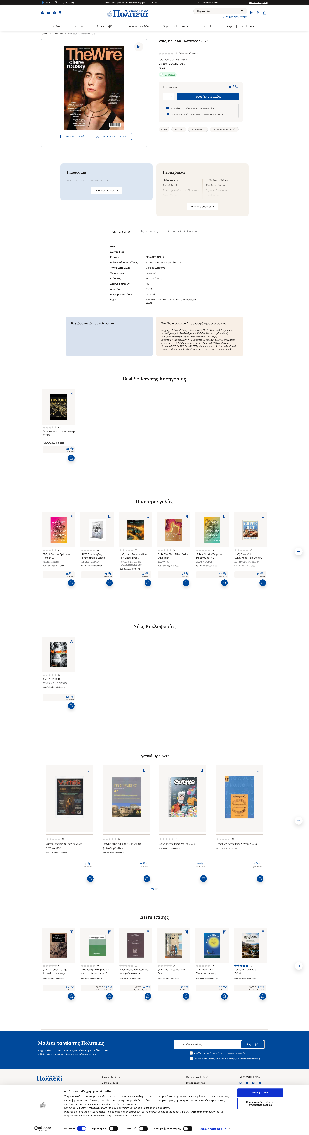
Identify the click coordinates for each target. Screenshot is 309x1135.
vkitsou (225, 343)
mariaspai (177, 336)
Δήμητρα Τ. (199, 340)
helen (164, 343)
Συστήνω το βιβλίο (75, 136)
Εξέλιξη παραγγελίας (258, 2)
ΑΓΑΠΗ (192, 346)
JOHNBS (187, 340)
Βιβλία (56, 26)
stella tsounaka (221, 346)
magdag (165, 330)
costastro (197, 343)
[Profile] (258, 13)
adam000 (217, 330)
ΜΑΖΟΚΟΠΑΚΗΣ (205, 349)
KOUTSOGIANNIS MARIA (246, 561)
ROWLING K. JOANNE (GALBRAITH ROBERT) (131, 563)
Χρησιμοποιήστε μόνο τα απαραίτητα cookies (260, 1103)
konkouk (184, 333)
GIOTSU (207, 330)
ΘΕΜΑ (52, 33)
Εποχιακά (78, 26)
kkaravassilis (195, 330)
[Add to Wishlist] (138, 46)
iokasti (165, 333)
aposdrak (228, 330)
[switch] (113, 1128)
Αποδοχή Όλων (260, 1092)
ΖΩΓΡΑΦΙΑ (214, 343)
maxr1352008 (175, 343)
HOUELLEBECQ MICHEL (55, 683)
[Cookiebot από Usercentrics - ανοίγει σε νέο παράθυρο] (43, 1128)
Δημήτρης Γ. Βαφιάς (171, 340)
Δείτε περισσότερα (106, 190)
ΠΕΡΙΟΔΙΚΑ (61, 33)
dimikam (166, 336)
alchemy (183, 330)
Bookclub (208, 26)
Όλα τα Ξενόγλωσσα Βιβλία (224, 129)
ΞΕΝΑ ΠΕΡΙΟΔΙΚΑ (177, 63)
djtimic (233, 346)
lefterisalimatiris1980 (194, 336)
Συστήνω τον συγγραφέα (115, 136)
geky (199, 346)
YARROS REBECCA (90, 561)
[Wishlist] (251, 13)
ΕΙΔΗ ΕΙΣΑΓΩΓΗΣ (198, 129)
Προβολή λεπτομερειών (212, 1128)
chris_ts (187, 343)
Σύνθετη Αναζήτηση (235, 17)
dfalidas (201, 333)
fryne (193, 333)
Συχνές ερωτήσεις (195, 1082)
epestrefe (211, 336)
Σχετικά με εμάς (109, 1082)
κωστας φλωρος (169, 349)
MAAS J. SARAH (51, 561)
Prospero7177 (168, 346)
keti (205, 343)
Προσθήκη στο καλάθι (207, 96)
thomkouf (222, 333)
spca (208, 340)
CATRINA (182, 346)
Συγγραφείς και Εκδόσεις (242, 26)
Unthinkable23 (187, 349)
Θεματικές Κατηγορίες (176, 26)
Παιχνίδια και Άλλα (138, 26)
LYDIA (174, 330)
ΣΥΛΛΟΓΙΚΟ (163, 561)
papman (207, 346)
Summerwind (223, 349)
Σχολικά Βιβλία (106, 26)
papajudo (174, 333)
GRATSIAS (217, 340)
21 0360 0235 (67, 2)
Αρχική (44, 33)
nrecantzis (229, 340)
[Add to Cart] (71, 458)
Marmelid (211, 333)
